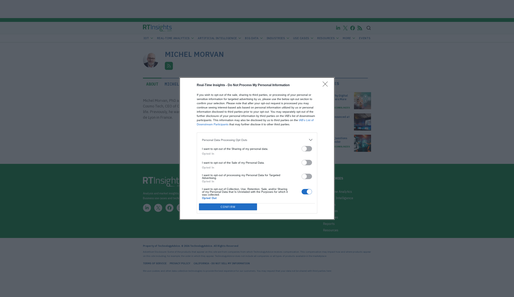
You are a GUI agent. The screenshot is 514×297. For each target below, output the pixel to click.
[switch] (307, 148)
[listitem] (257, 140)
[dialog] (257, 148)
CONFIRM (228, 206)
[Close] (326, 85)
